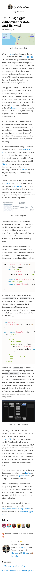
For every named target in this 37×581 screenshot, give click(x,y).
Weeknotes (20, 12)
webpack (17, 186)
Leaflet (28, 473)
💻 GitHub (24, 553)
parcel (8, 183)
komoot (14, 108)
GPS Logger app (27, 57)
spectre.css (23, 476)
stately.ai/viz (6, 439)
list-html (25, 169)
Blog (14, 12)
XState (4, 164)
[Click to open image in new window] (18, 44)
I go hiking (10, 54)
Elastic (22, 547)
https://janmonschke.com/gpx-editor (15, 509)
